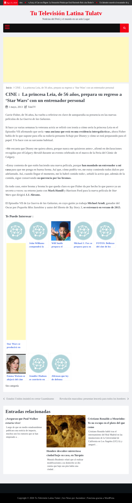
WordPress (109, 498)
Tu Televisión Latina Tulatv (66, 13)
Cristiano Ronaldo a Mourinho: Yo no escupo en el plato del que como (106, 423)
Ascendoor (80, 498)
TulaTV (32, 107)
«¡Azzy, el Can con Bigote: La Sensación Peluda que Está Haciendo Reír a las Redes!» (58, 2)
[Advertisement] (66, 59)
